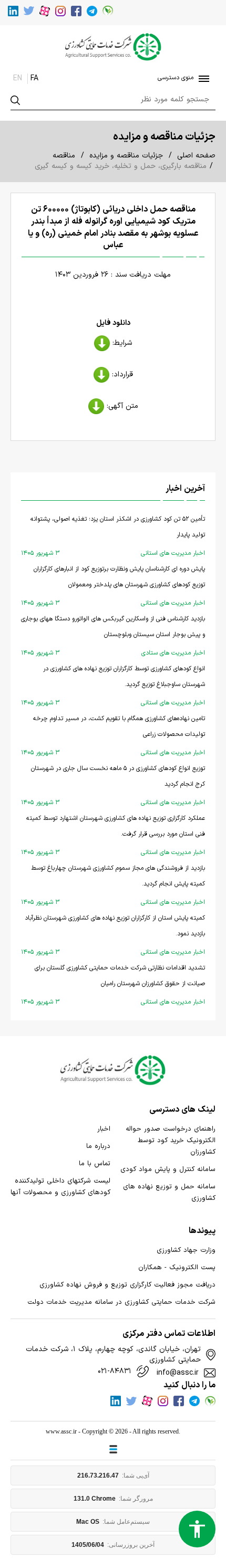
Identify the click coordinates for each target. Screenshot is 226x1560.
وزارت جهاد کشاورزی (186, 1250)
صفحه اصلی (196, 155)
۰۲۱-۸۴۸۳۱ (114, 1371)
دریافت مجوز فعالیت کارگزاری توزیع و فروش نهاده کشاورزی (127, 1285)
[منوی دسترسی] (201, 78)
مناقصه (64, 155)
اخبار (103, 1129)
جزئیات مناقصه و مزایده (126, 155)
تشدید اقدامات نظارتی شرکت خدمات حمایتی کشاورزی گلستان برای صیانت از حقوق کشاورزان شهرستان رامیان (113, 985)
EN (17, 78)
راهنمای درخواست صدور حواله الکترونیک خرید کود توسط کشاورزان (170, 1140)
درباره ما (98, 1146)
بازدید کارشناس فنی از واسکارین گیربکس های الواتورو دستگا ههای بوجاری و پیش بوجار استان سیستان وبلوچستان (113, 636)
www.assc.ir (61, 1431)
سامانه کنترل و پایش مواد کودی (167, 1169)
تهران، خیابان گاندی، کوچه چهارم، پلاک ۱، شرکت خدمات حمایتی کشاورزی (113, 1354)
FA (34, 78)
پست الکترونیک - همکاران (176, 1267)
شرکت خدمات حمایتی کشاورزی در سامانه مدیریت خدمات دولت (121, 1302)
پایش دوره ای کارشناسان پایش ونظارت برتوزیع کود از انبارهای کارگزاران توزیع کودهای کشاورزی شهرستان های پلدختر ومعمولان (113, 586)
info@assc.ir (178, 1373)
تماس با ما (94, 1163)
